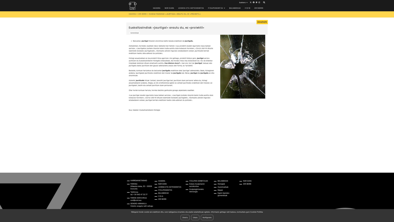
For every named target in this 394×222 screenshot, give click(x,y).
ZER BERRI (142, 14)
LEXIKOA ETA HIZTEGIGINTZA (169, 187)
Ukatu (195, 217)
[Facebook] (253, 2)
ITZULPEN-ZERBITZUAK (198, 181)
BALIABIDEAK (163, 193)
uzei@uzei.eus (135, 200)
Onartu (185, 217)
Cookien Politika (256, 212)
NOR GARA (162, 184)
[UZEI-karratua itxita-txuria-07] (133, 6)
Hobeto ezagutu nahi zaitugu (141, 206)
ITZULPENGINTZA (165, 190)
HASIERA (132, 14)
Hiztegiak (221, 184)
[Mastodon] (256, 2)
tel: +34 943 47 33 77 (138, 194)
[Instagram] (259, 2)
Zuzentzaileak (223, 187)
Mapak (220, 190)
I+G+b (160, 196)
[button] (243, 2)
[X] (250, 2)
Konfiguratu (207, 217)
